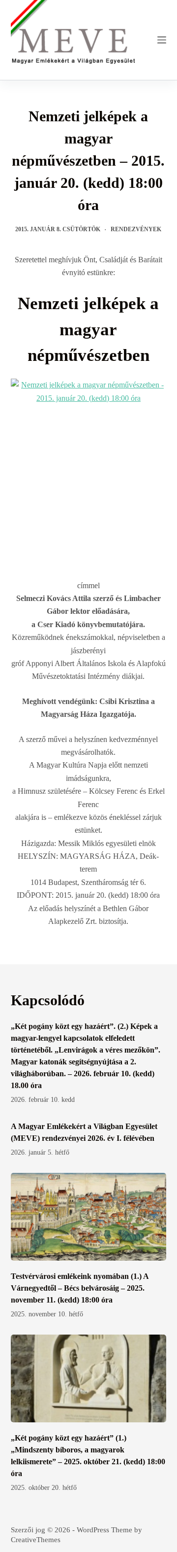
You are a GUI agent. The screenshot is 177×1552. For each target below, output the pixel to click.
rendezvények (136, 229)
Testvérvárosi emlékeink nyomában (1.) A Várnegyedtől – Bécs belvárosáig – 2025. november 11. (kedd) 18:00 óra (79, 1288)
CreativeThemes (35, 1540)
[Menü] (161, 39)
